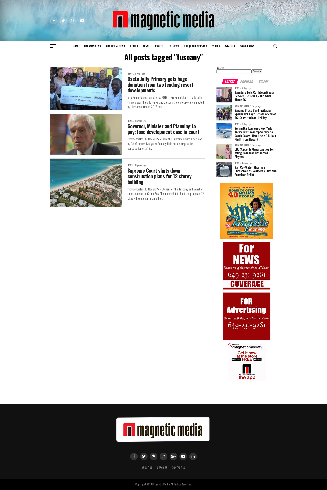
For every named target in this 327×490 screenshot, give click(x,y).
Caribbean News (115, 46)
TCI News (173, 46)
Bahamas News (92, 46)
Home (76, 46)
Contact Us (179, 468)
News (146, 46)
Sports (158, 46)
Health (134, 46)
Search (220, 68)
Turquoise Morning (195, 46)
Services (162, 468)
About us (147, 468)
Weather (230, 46)
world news (247, 46)
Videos (216, 46)
